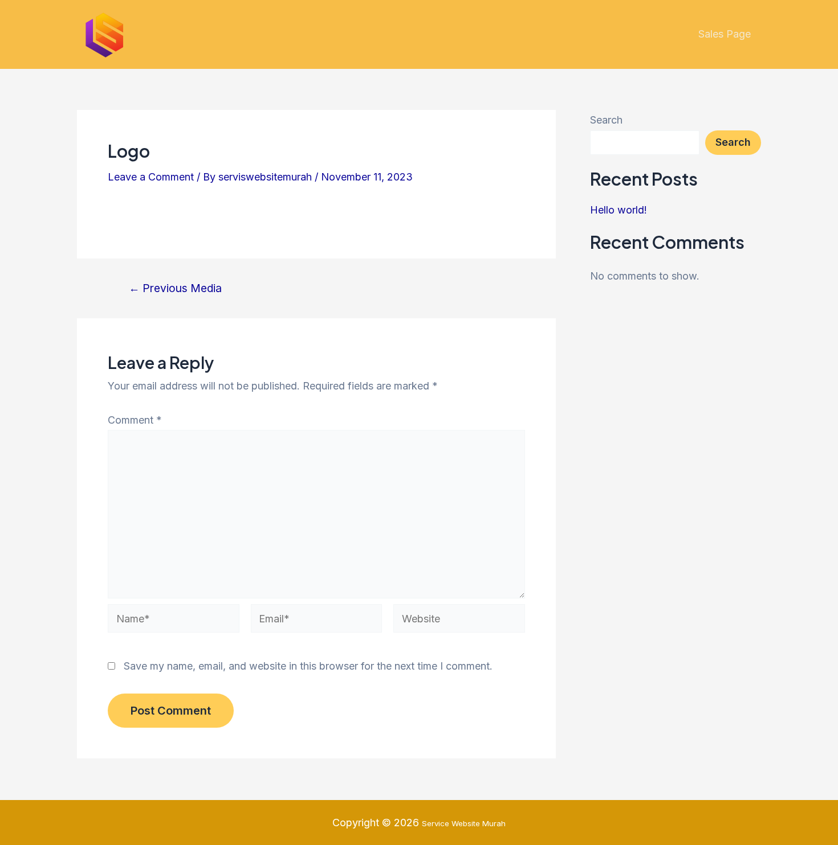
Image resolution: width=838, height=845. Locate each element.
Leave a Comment (151, 177)
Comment (135, 420)
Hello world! (618, 210)
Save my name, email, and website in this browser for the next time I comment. (308, 666)
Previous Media (175, 288)
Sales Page (724, 34)
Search (606, 120)
